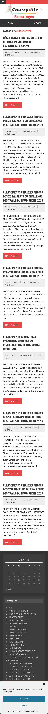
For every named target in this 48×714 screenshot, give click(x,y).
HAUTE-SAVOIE (16, 641)
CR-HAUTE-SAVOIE (17, 629)
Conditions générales (31, 711)
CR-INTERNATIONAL (18, 632)
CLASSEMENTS (16, 617)
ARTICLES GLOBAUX (18, 611)
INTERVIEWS (15, 648)
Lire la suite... (12, 104)
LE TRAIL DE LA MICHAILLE (21, 672)
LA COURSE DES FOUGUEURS (22, 651)
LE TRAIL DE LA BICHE (19, 669)
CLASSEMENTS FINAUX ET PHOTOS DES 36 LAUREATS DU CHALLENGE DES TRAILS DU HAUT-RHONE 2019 (23, 121)
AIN (11, 607)
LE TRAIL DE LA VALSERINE (21, 675)
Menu (10, 22)
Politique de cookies (15, 711)
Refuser (24, 706)
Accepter (24, 699)
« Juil (8, 589)
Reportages (24, 17)
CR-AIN (12, 626)
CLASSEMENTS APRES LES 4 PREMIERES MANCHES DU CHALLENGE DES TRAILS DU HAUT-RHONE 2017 (23, 343)
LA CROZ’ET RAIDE (17, 654)
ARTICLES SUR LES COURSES (22, 614)
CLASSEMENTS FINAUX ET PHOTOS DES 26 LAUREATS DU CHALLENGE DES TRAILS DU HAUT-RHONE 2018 (23, 196)
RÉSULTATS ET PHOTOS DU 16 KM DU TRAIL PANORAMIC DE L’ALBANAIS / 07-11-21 (22, 42)
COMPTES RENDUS (18, 623)
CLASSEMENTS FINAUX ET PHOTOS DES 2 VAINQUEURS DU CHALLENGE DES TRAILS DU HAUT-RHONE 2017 (23, 272)
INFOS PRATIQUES (17, 644)
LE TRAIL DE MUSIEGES (19, 678)
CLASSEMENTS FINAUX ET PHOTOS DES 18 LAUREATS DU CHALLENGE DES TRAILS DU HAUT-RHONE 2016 (23, 417)
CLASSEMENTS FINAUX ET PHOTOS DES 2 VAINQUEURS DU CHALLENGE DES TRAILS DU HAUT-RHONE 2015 (23, 489)
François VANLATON (32, 52)
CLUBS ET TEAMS (17, 620)
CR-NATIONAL (15, 635)
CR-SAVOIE (14, 638)
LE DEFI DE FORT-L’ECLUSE (21, 666)
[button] (44, 684)
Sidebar (37, 22)
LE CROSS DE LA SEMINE (20, 663)
